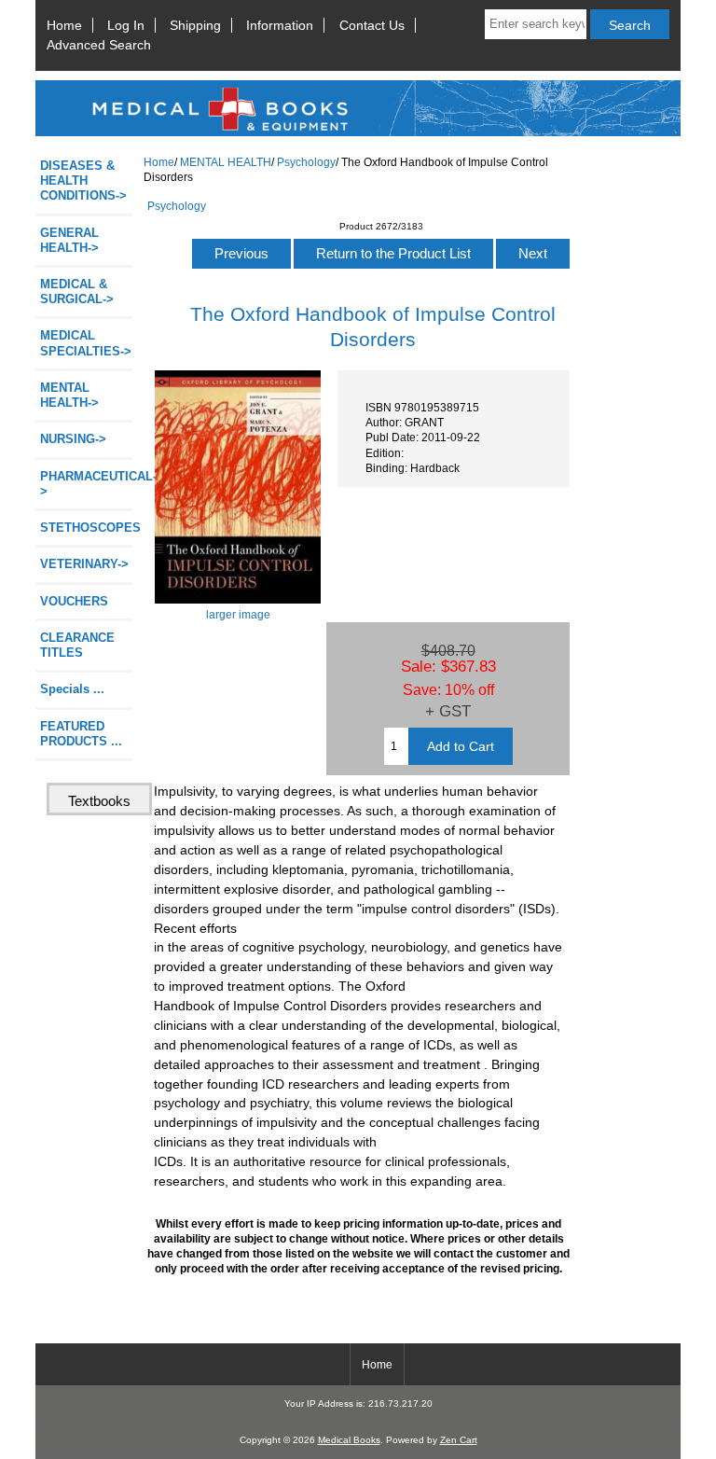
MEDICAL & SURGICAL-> (77, 291)
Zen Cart (458, 1440)
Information (279, 25)
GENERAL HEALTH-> (69, 240)
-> (69, 395)
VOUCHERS (74, 601)
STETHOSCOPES (86, 528)
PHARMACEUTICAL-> (86, 483)
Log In (126, 25)
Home (64, 25)
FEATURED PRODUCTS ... (81, 733)
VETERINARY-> (84, 564)
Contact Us (372, 25)
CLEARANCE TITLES (77, 645)
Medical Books (349, 1440)
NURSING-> (73, 439)
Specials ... (72, 689)
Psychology (306, 162)
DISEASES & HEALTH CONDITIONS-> (83, 180)
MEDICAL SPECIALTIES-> (85, 342)
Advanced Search (99, 44)
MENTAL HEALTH (225, 162)
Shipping (195, 25)
